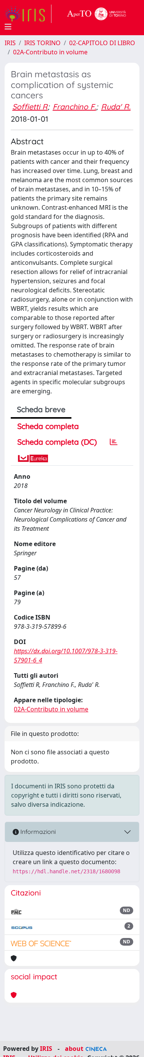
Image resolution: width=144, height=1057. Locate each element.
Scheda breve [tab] (41, 409)
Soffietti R (30, 106)
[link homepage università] (97, 14)
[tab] (113, 442)
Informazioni (37, 831)
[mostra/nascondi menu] (8, 27)
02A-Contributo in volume (50, 52)
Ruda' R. (116, 106)
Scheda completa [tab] (48, 426)
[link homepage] (28, 14)
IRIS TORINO (42, 43)
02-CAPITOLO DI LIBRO (102, 43)
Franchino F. (74, 106)
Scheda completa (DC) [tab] (57, 442)
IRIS (10, 43)
